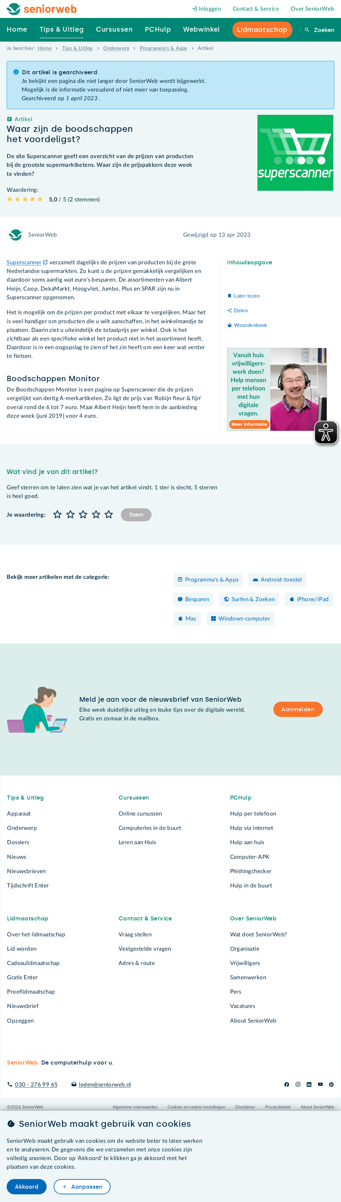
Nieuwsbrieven (26, 871)
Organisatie (244, 949)
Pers (235, 992)
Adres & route (137, 963)
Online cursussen (140, 814)
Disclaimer (245, 1107)
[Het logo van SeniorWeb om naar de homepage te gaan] (42, 9)
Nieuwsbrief (22, 1006)
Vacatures (242, 1006)
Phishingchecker (251, 871)
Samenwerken (248, 977)
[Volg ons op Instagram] (298, 1084)
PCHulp (240, 797)
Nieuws (16, 857)
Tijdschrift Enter (28, 885)
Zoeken (323, 30)
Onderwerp (116, 48)
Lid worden (21, 949)
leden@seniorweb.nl (105, 1084)
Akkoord (26, 1186)
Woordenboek (250, 325)
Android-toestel (281, 580)
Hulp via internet (251, 828)
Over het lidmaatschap (36, 934)
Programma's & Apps (163, 48)
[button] (57, 515)
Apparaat (19, 814)
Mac (190, 618)
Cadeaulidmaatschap (33, 963)
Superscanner (24, 262)
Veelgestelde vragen (145, 949)
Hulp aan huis (247, 842)
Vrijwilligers (245, 963)
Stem (136, 514)
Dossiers (18, 842)
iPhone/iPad (313, 599)
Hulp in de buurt (251, 885)
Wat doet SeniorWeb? (258, 934)
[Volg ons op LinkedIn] (309, 1084)
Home (45, 48)
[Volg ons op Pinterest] (331, 1084)
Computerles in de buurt (150, 828)
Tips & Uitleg (77, 48)
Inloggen (209, 9)
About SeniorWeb (253, 1021)
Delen (241, 310)
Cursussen (134, 797)
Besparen (197, 599)
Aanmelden (297, 709)
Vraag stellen (135, 934)
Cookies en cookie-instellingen (196, 1107)
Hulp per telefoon (253, 814)
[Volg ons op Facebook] (286, 1084)
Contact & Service (256, 9)
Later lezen (246, 296)
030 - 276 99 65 (36, 1084)
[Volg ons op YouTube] (320, 1084)
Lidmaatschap (27, 918)
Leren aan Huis (137, 842)
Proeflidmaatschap (31, 992)
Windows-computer (244, 618)
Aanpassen (86, 1186)
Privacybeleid (277, 1107)
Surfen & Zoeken (253, 599)
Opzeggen (20, 1021)
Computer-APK (250, 857)
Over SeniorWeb (312, 9)
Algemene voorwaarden (135, 1107)
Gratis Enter (22, 977)
